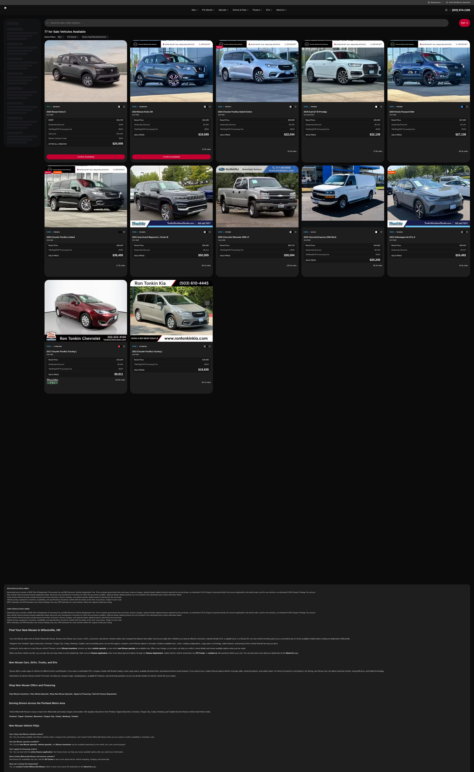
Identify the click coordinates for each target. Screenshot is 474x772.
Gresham (28, 716)
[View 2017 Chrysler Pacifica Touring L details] (86, 311)
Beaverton (38, 716)
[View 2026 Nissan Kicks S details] (86, 71)
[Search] (446, 10)
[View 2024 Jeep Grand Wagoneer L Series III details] (171, 196)
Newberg (66, 716)
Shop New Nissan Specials (61, 694)
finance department (154, 653)
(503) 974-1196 (461, 10)
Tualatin (74, 716)
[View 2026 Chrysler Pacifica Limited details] (86, 196)
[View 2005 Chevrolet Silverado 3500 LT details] (257, 196)
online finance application (41, 752)
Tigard (20, 716)
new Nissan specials (126, 648)
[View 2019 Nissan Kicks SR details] (171, 71)
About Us (290, 653)
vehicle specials (99, 648)
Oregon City (49, 716)
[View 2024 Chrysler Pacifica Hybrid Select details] (257, 71)
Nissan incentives (69, 648)
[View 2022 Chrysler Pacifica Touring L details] (171, 311)
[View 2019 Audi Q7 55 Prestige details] (343, 71)
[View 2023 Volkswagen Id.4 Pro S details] (428, 196)
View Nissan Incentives (19, 694)
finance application (99, 653)
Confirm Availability (85, 157)
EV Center (200, 653)
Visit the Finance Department (104, 694)
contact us (212, 653)
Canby (58, 716)
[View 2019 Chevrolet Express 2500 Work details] (343, 193)
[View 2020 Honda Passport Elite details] (428, 71)
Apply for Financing (82, 694)
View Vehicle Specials (39, 694)
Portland (13, 716)
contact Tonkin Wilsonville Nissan (30, 767)
